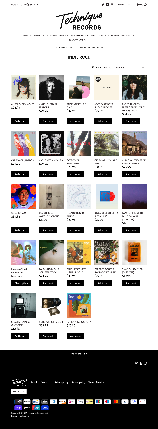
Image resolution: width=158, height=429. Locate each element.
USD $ (121, 4)
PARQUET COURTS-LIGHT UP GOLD (77, 271)
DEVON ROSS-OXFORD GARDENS (49, 215)
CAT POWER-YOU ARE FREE (105, 162)
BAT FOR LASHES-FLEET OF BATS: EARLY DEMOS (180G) (133, 107)
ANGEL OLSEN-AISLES (22, 104)
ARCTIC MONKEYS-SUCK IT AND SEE (104, 106)
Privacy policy (61, 382)
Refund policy (78, 382)
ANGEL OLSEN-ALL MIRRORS (49, 106)
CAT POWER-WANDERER (73, 162)
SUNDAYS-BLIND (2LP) (51, 322)
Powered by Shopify (20, 416)
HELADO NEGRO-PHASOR (76, 215)
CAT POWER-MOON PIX (51, 160)
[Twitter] (103, 4)
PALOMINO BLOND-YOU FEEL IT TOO (49, 271)
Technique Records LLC (38, 413)
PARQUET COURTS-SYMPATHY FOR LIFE (105, 271)
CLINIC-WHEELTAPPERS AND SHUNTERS (134, 162)
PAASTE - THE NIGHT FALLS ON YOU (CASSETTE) (132, 216)
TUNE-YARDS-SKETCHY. (79, 322)
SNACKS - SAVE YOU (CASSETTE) (132, 271)
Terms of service (96, 382)
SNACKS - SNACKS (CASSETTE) (20, 324)
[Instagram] (112, 4)
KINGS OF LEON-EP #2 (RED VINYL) (106, 215)
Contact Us (46, 382)
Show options (21, 283)
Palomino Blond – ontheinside (19, 271)
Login (14, 4)
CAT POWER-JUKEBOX (22, 160)
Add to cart (20, 121)
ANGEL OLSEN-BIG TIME (76, 106)
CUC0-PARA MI (19, 213)
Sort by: (108, 67)
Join (22, 4)
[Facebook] (107, 4)
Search (34, 382)
